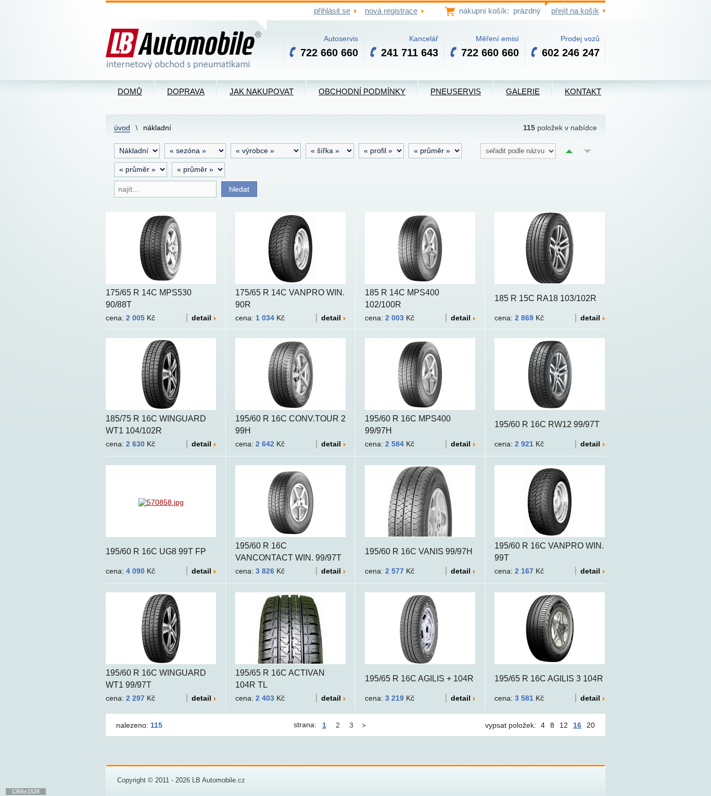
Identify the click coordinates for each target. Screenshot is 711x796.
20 (591, 725)
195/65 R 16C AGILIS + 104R (419, 678)
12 (564, 725)
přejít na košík (575, 10)
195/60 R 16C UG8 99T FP (156, 551)
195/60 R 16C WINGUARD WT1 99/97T (156, 678)
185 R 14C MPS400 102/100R (402, 298)
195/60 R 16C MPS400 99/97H (408, 424)
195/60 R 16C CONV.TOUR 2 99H (290, 424)
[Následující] (365, 725)
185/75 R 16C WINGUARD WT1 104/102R (156, 424)
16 (577, 725)
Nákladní (157, 127)
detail (201, 318)
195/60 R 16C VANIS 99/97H (419, 551)
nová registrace (391, 10)
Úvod (122, 127)
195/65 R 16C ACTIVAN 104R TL (280, 678)
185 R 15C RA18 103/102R (545, 298)
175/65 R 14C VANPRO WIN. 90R (290, 298)
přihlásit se (332, 10)
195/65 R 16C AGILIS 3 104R (548, 678)
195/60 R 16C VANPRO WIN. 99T (549, 551)
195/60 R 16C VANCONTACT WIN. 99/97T (288, 551)
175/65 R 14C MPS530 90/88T (149, 298)
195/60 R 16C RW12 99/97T (547, 424)
